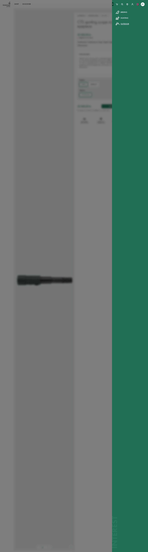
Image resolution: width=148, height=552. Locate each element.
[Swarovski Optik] (7, 4)
